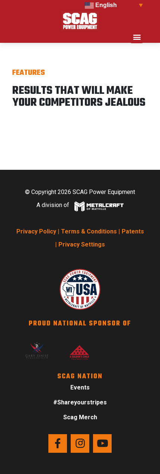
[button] (137, 37)
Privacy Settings (81, 244)
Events (80, 387)
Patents (133, 231)
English (105, 5)
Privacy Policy (36, 231)
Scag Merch (80, 417)
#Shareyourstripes (80, 402)
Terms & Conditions (89, 231)
